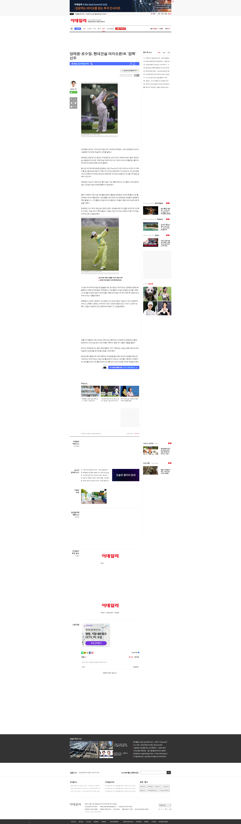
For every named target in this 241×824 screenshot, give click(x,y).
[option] (105, 14)
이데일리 (88, 21)
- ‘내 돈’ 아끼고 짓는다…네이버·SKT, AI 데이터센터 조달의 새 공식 (86, 791)
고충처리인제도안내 (128, 821)
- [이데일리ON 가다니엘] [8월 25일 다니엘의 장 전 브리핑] (119, 785)
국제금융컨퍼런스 (152, 790)
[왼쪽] (104, 490)
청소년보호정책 (114, 821)
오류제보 (146, 821)
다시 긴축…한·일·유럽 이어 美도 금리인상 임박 (147, 745)
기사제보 (153, 821)
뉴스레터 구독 (130, 433)
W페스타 (157, 786)
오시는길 (88, 821)
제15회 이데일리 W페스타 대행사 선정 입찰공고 (92, 772)
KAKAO (71, 107)
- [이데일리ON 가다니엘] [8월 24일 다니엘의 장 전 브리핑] (119, 788)
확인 (169, 772)
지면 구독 (137, 433)
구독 (159, 14)
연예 (168, 52)
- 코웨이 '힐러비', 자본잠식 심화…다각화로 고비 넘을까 (84, 785)
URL (75, 107)
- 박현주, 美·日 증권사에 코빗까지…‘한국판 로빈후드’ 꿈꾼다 (86, 788)
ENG (154, 14)
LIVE (72, 14)
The (167, 28)
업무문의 (96, 821)
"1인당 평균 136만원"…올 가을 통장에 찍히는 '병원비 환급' (150, 750)
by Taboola (76, 446)
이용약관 (103, 821)
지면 (162, 14)
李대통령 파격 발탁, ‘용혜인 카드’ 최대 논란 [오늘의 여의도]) (98, 472)
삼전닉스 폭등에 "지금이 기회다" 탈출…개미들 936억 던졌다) (98, 478)
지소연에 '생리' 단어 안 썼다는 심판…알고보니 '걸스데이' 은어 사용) (100, 475)
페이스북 (71, 99)
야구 (94, 28)
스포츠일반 (110, 28)
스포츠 (89, 28)
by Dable (77, 517)
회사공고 (81, 821)
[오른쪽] (105, 490)
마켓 (161, 28)
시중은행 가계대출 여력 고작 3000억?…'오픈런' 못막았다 (150, 748)
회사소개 (73, 821)
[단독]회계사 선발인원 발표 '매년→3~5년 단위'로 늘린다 (149, 753)
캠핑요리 (142, 790)
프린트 (75, 103)
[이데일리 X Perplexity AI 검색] (104, 63)
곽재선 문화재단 (164, 790)
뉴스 (159, 52)
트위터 (75, 99)
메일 (71, 103)
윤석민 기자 (73, 89)
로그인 (169, 14)
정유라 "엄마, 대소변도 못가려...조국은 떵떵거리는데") (96, 480)
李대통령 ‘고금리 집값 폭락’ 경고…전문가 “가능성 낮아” (149, 742)
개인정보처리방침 (163, 821)
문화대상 (142, 786)
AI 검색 (78, 28)
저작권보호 (138, 821)
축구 (99, 28)
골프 (103, 28)
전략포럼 (150, 786)
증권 (164, 52)
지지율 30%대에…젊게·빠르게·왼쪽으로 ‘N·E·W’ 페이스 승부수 (152, 756)
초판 (166, 14)
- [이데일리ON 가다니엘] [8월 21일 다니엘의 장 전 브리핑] (119, 791)
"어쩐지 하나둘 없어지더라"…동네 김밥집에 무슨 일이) (96, 470)
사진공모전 (166, 786)
